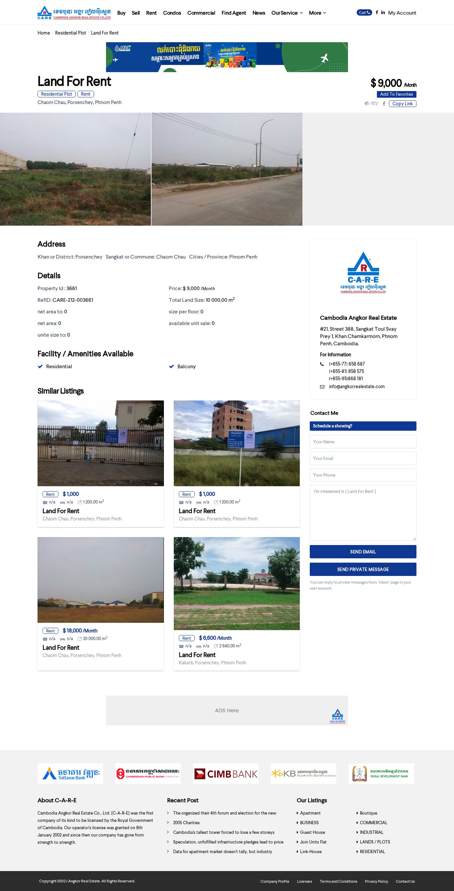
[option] (227, 169)
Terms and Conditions (338, 881)
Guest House (312, 832)
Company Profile (275, 881)
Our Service (285, 12)
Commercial (201, 12)
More (315, 12)
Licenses (304, 881)
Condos (172, 12)
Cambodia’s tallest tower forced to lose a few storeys (224, 832)
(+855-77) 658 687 (347, 364)
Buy (121, 12)
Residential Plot (70, 33)
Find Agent (234, 12)
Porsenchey (80, 102)
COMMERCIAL (374, 822)
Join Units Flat (313, 841)
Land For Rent (61, 510)
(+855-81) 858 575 (346, 371)
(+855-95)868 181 (346, 378)
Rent (151, 12)
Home (44, 33)
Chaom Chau (51, 102)
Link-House (311, 851)
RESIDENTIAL (372, 851)
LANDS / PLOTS (375, 841)
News (259, 12)
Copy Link (403, 103)
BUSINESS (309, 822)
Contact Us (405, 881)
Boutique (368, 813)
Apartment (310, 813)
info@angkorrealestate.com (357, 386)
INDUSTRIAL (372, 832)
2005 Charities (186, 822)
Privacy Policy (376, 881)
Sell (136, 12)
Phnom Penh (108, 102)
